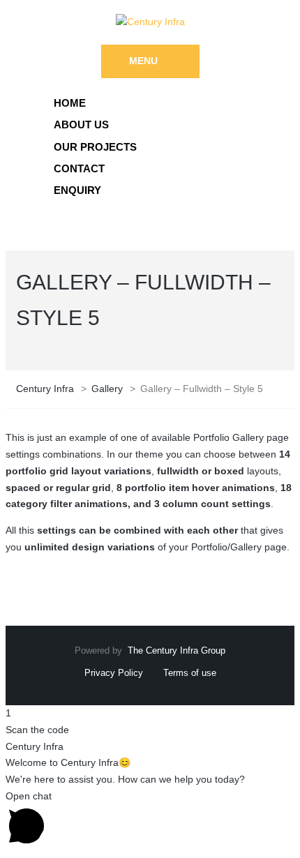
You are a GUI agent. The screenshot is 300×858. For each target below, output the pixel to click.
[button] (150, 820)
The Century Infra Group (176, 650)
